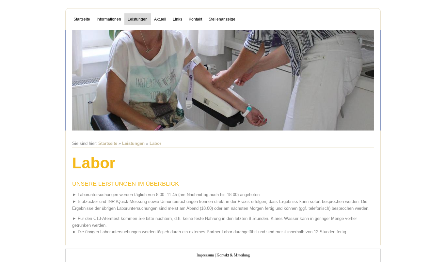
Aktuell (160, 19)
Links (177, 19)
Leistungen (138, 19)
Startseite (81, 19)
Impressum (205, 255)
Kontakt (195, 19)
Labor (155, 143)
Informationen (109, 19)
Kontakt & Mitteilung (233, 255)
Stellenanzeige (222, 19)
